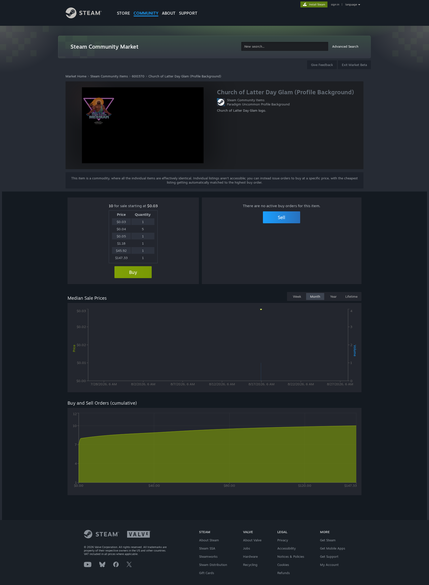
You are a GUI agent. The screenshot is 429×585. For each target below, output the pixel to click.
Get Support (329, 556)
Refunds (283, 573)
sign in (335, 4)
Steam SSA (207, 548)
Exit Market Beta (354, 65)
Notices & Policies (290, 556)
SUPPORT (188, 13)
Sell (281, 217)
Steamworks (208, 556)
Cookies (283, 565)
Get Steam (328, 540)
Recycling (250, 565)
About (169, 13)
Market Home (76, 76)
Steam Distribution (213, 565)
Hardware (250, 556)
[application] (215, 348)
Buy (133, 272)
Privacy (282, 540)
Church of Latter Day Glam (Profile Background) (184, 76)
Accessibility (286, 548)
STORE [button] (123, 13)
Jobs (246, 548)
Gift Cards (206, 573)
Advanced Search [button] (345, 46)
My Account (329, 565)
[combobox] (284, 46)
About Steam (209, 540)
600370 (138, 76)
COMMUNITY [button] (146, 13)
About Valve (252, 540)
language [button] (351, 4)
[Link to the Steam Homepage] (87, 13)
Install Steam (317, 4)
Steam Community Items (109, 76)
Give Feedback (322, 65)
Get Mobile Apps (332, 548)
